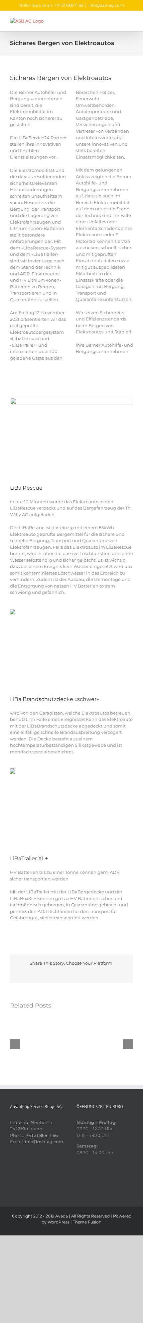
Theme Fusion (87, 1221)
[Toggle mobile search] (118, 21)
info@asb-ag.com (106, 5)
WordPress (59, 1221)
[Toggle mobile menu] (130, 21)
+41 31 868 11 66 (42, 1135)
